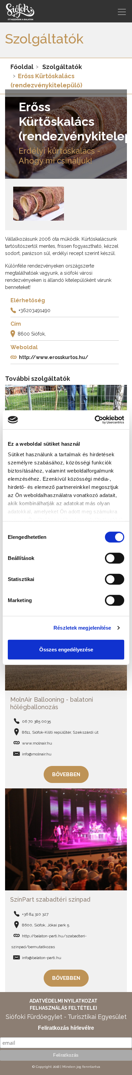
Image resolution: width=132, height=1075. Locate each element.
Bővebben (66, 774)
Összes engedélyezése (66, 649)
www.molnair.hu (37, 743)
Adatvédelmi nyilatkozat (63, 1001)
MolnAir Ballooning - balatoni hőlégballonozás (51, 703)
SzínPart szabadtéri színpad (50, 899)
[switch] (114, 557)
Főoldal (22, 66)
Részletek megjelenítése (82, 628)
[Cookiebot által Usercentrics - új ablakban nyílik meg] (95, 419)
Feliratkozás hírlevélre (66, 1028)
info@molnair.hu (36, 754)
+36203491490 (34, 310)
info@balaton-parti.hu (41, 957)
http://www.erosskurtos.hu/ (53, 357)
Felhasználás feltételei (63, 1008)
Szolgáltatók (62, 66)
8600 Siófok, (32, 333)
